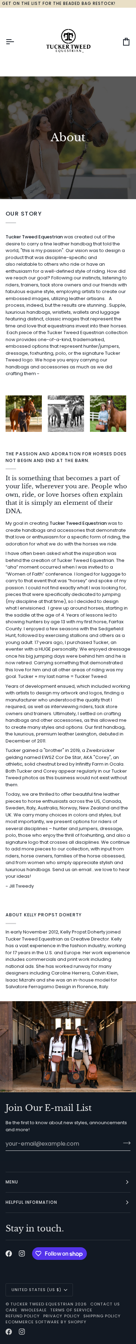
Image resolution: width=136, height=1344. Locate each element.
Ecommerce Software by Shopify (46, 1322)
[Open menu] (16, 42)
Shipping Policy (102, 1316)
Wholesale (34, 1310)
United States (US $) (37, 1289)
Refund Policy (23, 1316)
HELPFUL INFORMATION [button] (32, 1202)
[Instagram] (22, 1253)
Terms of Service (71, 1310)
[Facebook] (9, 1253)
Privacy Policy (61, 1316)
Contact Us (105, 1304)
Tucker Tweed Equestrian (42, 1304)
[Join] (124, 1142)
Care (11, 1310)
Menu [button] (12, 1182)
